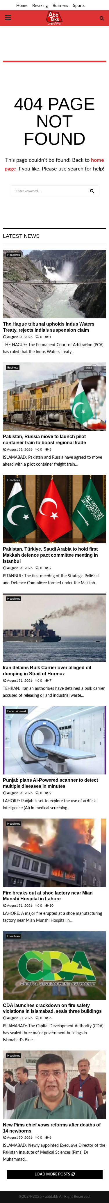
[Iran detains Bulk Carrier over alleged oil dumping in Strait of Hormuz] (54, 628)
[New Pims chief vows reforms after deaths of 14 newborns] (54, 1084)
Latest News (21, 236)
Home (21, 6)
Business (60, 6)
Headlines (13, 254)
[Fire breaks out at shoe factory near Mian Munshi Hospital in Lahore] (54, 853)
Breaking (40, 6)
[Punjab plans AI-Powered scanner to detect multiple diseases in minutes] (54, 740)
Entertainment (16, 711)
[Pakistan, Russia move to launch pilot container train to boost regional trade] (54, 396)
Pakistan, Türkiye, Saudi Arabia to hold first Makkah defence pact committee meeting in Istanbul (50, 555)
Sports (79, 6)
